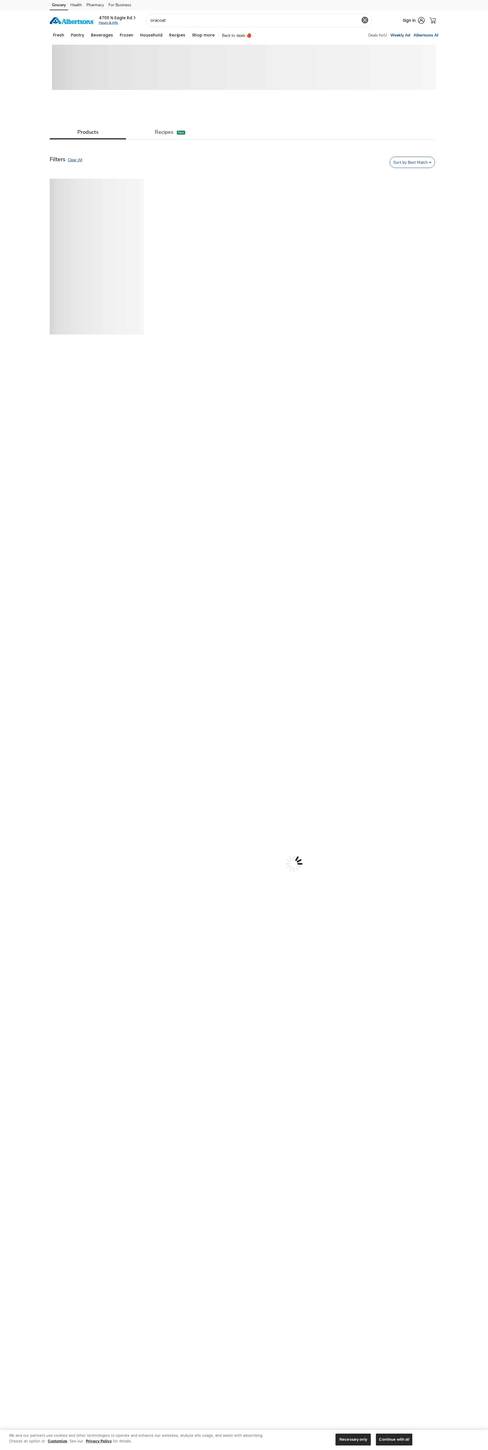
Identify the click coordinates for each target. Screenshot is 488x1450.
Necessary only (353, 1439)
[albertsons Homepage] (72, 20)
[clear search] (365, 20)
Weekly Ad (400, 35)
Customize (57, 1441)
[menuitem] (58, 35)
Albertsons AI (425, 35)
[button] (118, 17)
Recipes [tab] (164, 132)
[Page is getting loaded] (294, 863)
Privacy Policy (99, 1441)
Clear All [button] (75, 160)
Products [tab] (88, 132)
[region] (244, 1440)
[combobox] (259, 20)
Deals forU (377, 35)
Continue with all (394, 1439)
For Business (119, 5)
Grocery (59, 5)
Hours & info (108, 22)
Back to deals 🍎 (236, 35)
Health (76, 5)
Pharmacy (95, 5)
